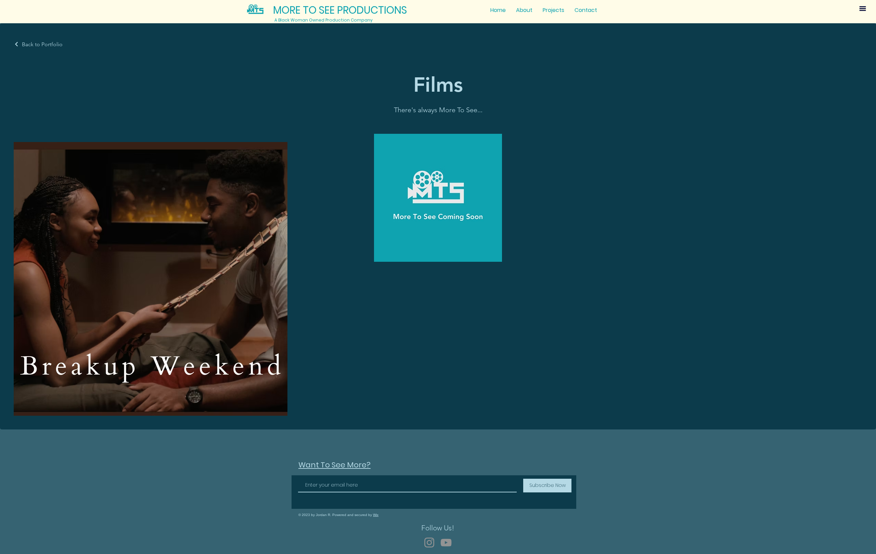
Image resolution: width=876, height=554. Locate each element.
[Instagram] (429, 542)
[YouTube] (446, 542)
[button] (862, 8)
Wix (375, 515)
